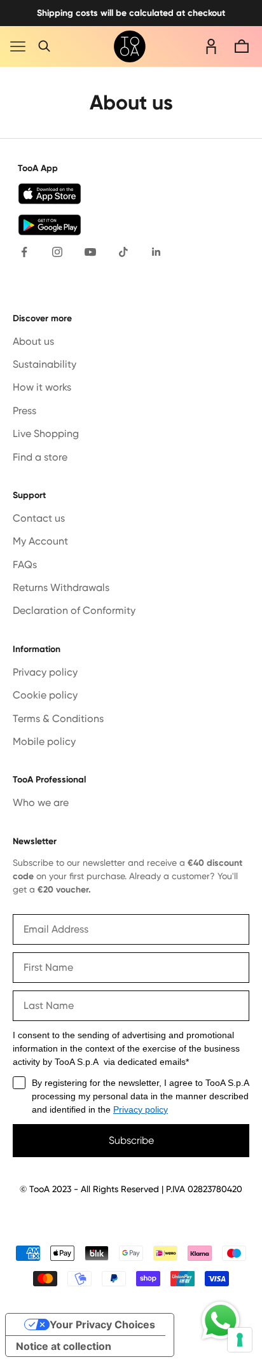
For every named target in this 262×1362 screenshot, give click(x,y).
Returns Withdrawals (61, 587)
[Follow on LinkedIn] (156, 252)
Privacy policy (45, 672)
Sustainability (44, 364)
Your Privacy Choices (102, 1324)
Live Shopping (46, 433)
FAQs (25, 565)
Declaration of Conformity (74, 610)
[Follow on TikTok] (123, 252)
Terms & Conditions (58, 718)
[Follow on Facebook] (24, 252)
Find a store (40, 457)
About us (33, 341)
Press (24, 411)
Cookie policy (45, 695)
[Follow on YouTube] (90, 252)
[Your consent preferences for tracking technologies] (240, 1340)
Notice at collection (63, 1346)
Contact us (39, 518)
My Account (40, 541)
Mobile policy (44, 741)
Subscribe (131, 1140)
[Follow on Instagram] (57, 252)
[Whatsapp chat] (220, 1320)
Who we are (41, 802)
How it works (42, 387)
